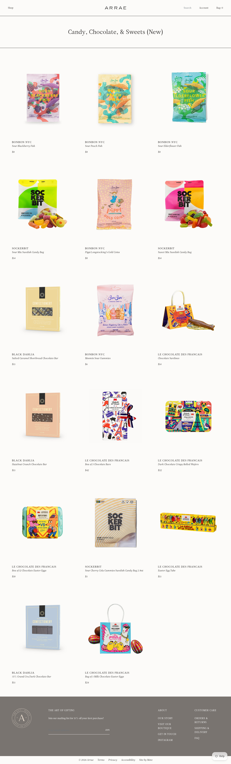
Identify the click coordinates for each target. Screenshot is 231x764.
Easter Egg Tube (166, 570)
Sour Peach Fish (93, 146)
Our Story (165, 718)
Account (203, 7)
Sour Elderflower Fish (170, 146)
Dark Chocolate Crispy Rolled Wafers (178, 464)
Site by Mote (145, 760)
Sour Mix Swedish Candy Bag (28, 252)
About (162, 710)
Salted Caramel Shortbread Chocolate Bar (35, 358)
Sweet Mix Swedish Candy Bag (174, 252)
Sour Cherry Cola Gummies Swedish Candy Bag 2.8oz (114, 570)
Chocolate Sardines (168, 358)
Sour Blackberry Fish (23, 146)
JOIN (107, 730)
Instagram (165, 740)
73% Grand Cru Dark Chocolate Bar (31, 676)
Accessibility (128, 760)
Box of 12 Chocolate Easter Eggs (29, 570)
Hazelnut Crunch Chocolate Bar (29, 464)
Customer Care (205, 710)
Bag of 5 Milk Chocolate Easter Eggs (104, 676)
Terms (100, 760)
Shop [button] (10, 7)
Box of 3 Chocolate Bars (98, 464)
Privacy (112, 760)
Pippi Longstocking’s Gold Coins (102, 252)
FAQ (197, 738)
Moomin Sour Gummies (97, 358)
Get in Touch (167, 734)
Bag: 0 (219, 7)
